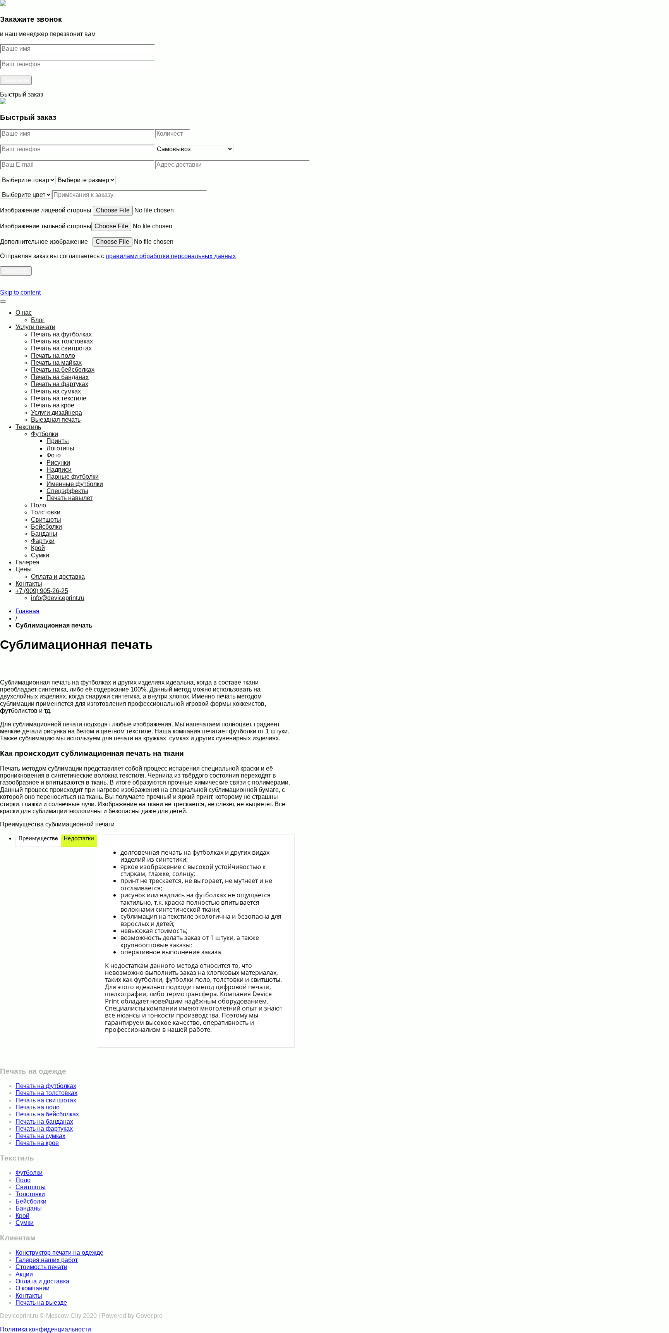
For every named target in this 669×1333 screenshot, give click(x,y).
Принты (57, 441)
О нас (23, 312)
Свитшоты (46, 519)
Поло (38, 505)
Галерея (27, 562)
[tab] (38, 839)
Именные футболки (74, 484)
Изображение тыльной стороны (45, 226)
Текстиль (28, 427)
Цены (23, 569)
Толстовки (45, 512)
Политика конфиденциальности (45, 1329)
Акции (24, 1274)
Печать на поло (53, 355)
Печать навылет (69, 498)
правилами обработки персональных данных (171, 256)
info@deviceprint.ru (57, 598)
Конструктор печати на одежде (59, 1252)
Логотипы (60, 448)
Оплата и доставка (58, 576)
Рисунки (58, 462)
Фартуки (43, 541)
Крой (38, 548)
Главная (27, 611)
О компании (32, 1288)
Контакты (28, 583)
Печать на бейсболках (62, 369)
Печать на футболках (61, 334)
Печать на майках (56, 362)
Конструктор (17, 285)
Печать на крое (52, 405)
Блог (38, 320)
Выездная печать (56, 419)
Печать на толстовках (62, 341)
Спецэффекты (67, 491)
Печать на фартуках (59, 384)
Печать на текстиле (58, 398)
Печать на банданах (60, 377)
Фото (53, 455)
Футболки (44, 434)
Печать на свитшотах (61, 348)
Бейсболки (46, 526)
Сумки (40, 555)
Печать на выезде (41, 1302)
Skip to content (20, 292)
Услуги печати (35, 327)
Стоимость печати (41, 1267)
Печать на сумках (56, 391)
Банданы (44, 533)
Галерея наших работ (46, 1260)
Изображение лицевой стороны (46, 210)
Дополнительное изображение (46, 241)
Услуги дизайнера (56, 412)
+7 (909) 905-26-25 (41, 591)
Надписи (59, 469)
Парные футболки (72, 476)
